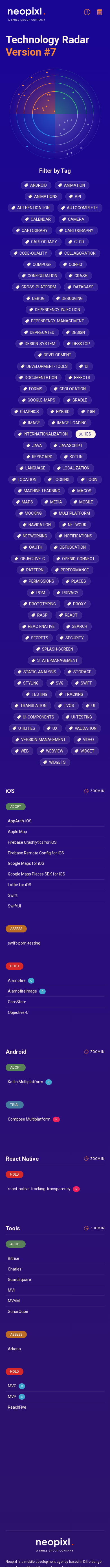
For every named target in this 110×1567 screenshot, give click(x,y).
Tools (13, 1228)
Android (16, 1051)
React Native (22, 1158)
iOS (10, 791)
